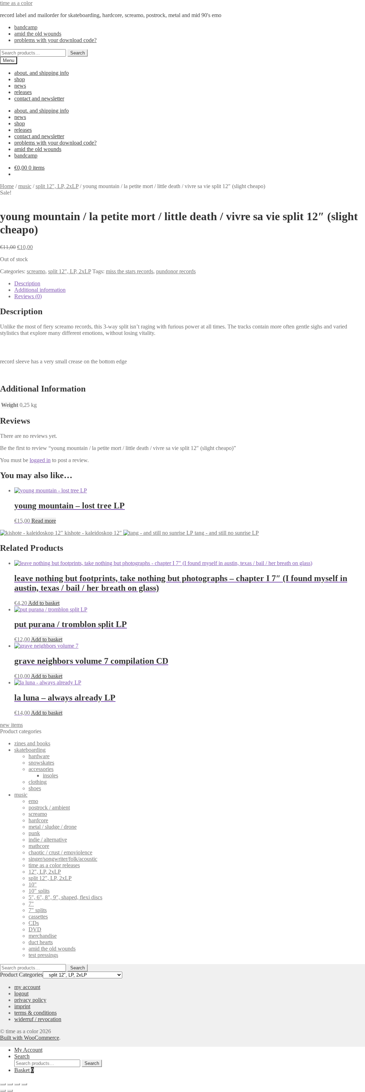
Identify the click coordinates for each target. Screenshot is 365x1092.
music (24, 186)
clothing (38, 782)
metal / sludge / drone (53, 827)
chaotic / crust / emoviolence (60, 852)
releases (23, 92)
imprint (22, 1006)
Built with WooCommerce (29, 1038)
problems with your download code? (55, 40)
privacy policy (30, 1000)
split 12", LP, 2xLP (57, 186)
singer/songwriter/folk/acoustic (63, 859)
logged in (40, 460)
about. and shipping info (41, 73)
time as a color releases (54, 865)
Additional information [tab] (40, 290)
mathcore (39, 846)
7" (31, 904)
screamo (36, 271)
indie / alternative (48, 840)
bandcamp (25, 27)
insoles (50, 775)
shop (19, 79)
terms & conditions (35, 1013)
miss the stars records (129, 271)
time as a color (16, 3)
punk (34, 833)
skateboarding (30, 750)
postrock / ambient (49, 807)
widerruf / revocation (37, 1019)
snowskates (41, 763)
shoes (35, 788)
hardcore (38, 820)
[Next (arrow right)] (10, 1091)
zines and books (32, 743)
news (20, 86)
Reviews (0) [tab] (28, 296)
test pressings (43, 955)
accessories (41, 769)
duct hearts (41, 942)
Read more (43, 521)
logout (21, 993)
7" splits (38, 910)
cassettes (38, 917)
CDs (34, 923)
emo (33, 801)
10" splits (39, 891)
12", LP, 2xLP (45, 872)
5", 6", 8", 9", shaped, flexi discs (65, 897)
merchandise (43, 936)
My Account (28, 1050)
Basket (24, 1070)
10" (33, 884)
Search (77, 53)
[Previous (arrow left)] (3, 1091)
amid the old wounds (37, 34)
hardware (39, 756)
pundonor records (176, 271)
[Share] (17, 1084)
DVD (35, 929)
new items (11, 725)
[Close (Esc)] (24, 1084)
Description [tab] (27, 283)
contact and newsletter (39, 98)
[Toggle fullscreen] (10, 1084)
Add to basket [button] (44, 603)
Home (7, 186)
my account (27, 987)
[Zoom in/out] (3, 1084)
